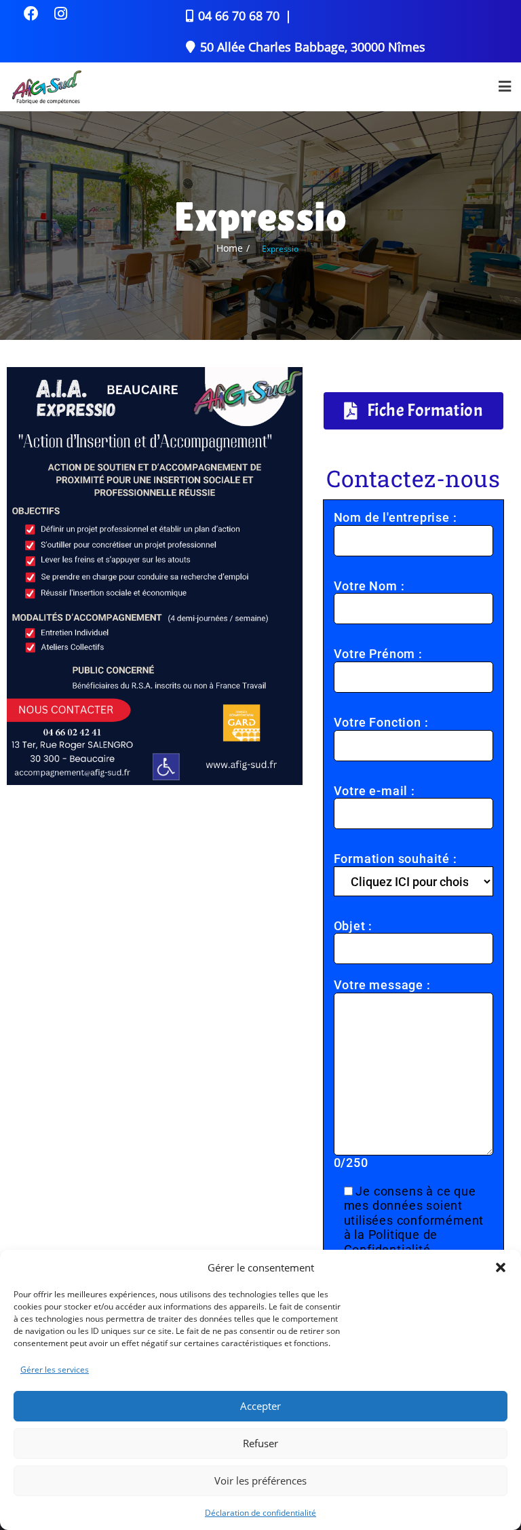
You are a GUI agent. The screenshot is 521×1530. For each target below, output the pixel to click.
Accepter (260, 1406)
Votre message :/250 (382, 1074)
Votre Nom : (369, 586)
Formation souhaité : (395, 859)
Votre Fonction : (381, 722)
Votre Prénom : (378, 654)
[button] (500, 1267)
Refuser (260, 1443)
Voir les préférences (260, 1480)
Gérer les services (54, 1369)
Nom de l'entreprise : (395, 517)
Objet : (353, 926)
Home (229, 248)
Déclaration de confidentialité (260, 1512)
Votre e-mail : (374, 791)
